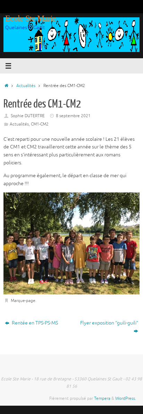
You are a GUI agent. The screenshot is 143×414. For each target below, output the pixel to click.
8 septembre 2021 (73, 116)
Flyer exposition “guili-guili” (109, 323)
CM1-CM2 (40, 124)
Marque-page (23, 300)
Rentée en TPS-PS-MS (34, 323)
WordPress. (125, 398)
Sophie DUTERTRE (28, 116)
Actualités (25, 85)
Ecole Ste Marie (30, 18)
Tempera (102, 398)
